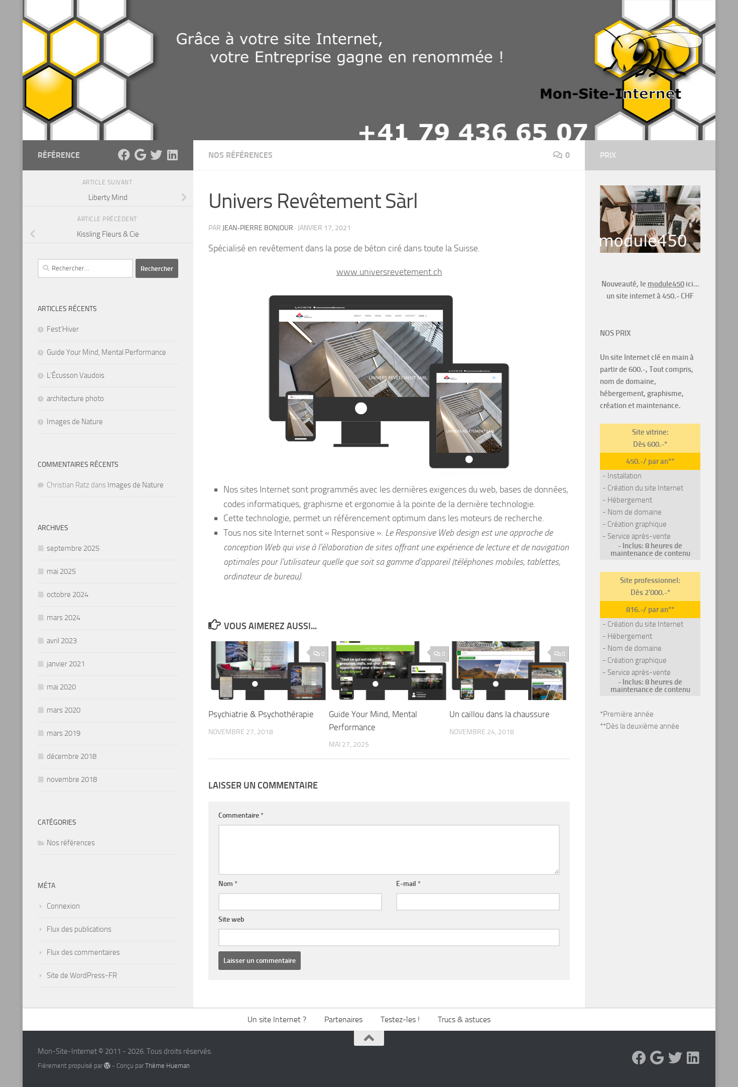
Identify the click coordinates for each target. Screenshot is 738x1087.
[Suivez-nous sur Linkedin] (172, 155)
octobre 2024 (67, 594)
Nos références (240, 155)
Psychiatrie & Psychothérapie (261, 714)
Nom (227, 883)
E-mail (408, 883)
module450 (666, 283)
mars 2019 (63, 733)
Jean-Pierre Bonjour (257, 228)
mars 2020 (63, 710)
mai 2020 (61, 686)
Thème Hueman (167, 1065)
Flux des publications (79, 929)
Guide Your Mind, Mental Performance (106, 352)
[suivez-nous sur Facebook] (124, 155)
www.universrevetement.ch (389, 271)
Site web (231, 919)
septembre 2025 (73, 548)
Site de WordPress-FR (82, 975)
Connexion (63, 906)
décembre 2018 (71, 756)
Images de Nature (75, 421)
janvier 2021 (66, 663)
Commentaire (241, 815)
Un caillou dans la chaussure (499, 714)
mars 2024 (63, 617)
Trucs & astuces (464, 1019)
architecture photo (75, 398)
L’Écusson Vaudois (75, 375)
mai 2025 (61, 571)
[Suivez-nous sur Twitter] (156, 155)
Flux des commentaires (83, 952)
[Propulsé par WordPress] (107, 1065)
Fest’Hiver (63, 329)
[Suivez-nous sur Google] (140, 155)
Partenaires (343, 1019)
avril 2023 (62, 640)
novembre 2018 (72, 779)
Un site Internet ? (277, 1019)
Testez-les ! (400, 1019)
